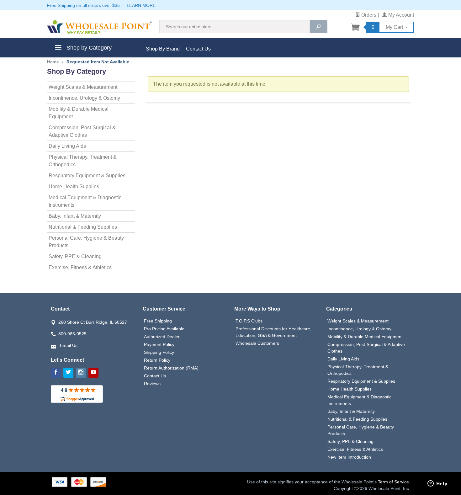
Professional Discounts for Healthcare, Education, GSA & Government (273, 332)
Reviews (152, 383)
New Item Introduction (349, 457)
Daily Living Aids (67, 146)
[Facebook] (56, 373)
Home (53, 61)
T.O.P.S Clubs (249, 320)
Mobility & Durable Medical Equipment (79, 112)
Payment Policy (159, 344)
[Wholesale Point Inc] (99, 27)
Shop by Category (88, 48)
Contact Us (198, 48)
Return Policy (157, 360)
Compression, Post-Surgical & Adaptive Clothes (82, 131)
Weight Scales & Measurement (83, 87)
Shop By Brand (163, 48)
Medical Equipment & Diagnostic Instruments (85, 201)
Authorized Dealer (162, 336)
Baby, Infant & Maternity (75, 216)
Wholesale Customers (257, 343)
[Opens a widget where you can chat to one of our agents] (437, 484)
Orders (368, 15)
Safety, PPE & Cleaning (75, 256)
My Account (400, 15)
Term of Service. (394, 481)
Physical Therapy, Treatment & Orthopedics (83, 160)
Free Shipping (158, 320)
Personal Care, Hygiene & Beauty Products (86, 241)
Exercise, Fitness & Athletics (80, 267)
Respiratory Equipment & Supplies (87, 175)
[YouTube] (93, 373)
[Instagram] (81, 373)
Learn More (141, 5)
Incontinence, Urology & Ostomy (84, 98)
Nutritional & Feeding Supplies (83, 227)
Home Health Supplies (74, 186)
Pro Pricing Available (164, 328)
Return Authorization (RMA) (171, 367)
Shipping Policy (159, 352)
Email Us (68, 345)
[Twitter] (68, 373)
